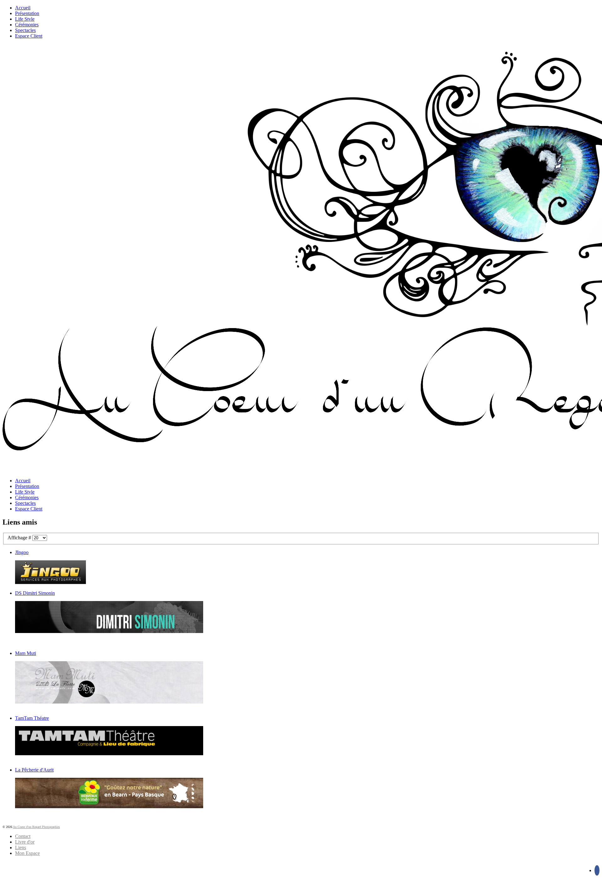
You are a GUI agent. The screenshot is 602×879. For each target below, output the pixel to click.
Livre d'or (24, 842)
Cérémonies (27, 24)
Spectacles (25, 30)
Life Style (24, 19)
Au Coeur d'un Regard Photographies (36, 827)
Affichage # (20, 537)
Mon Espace (27, 853)
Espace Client (28, 36)
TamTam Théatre (32, 718)
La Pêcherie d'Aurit (34, 769)
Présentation (27, 13)
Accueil (22, 7)
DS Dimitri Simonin (35, 593)
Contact (22, 836)
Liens (20, 847)
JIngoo (22, 552)
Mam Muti (25, 653)
